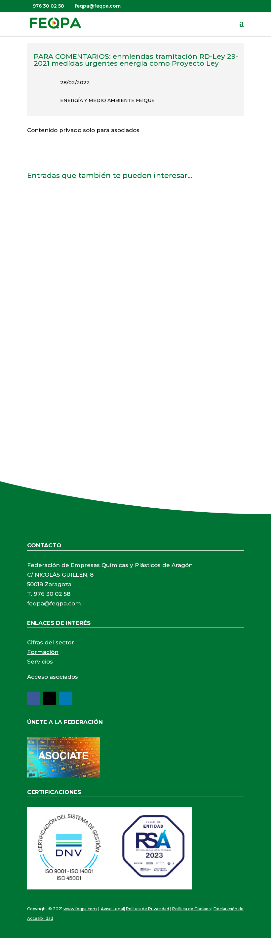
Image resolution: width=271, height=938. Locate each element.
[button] (241, 27)
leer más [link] (45, 245)
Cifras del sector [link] (50, 642)
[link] (55, 22)
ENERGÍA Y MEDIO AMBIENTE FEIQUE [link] (107, 100)
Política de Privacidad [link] (147, 908)
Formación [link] (42, 652)
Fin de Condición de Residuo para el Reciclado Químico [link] (114, 202)
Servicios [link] (40, 661)
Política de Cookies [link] (191, 908)
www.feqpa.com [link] (80, 908)
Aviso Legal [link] (112, 908)
